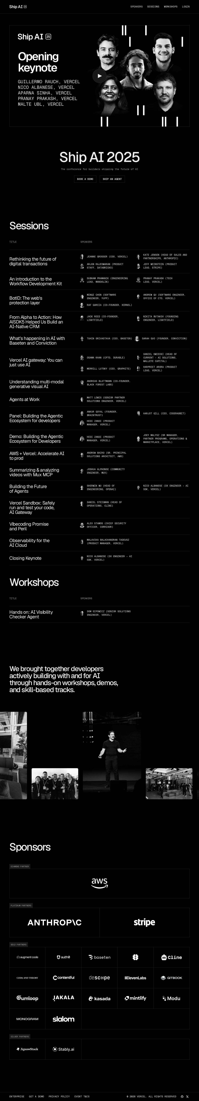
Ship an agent (112, 179)
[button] (99, 76)
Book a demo (85, 179)
